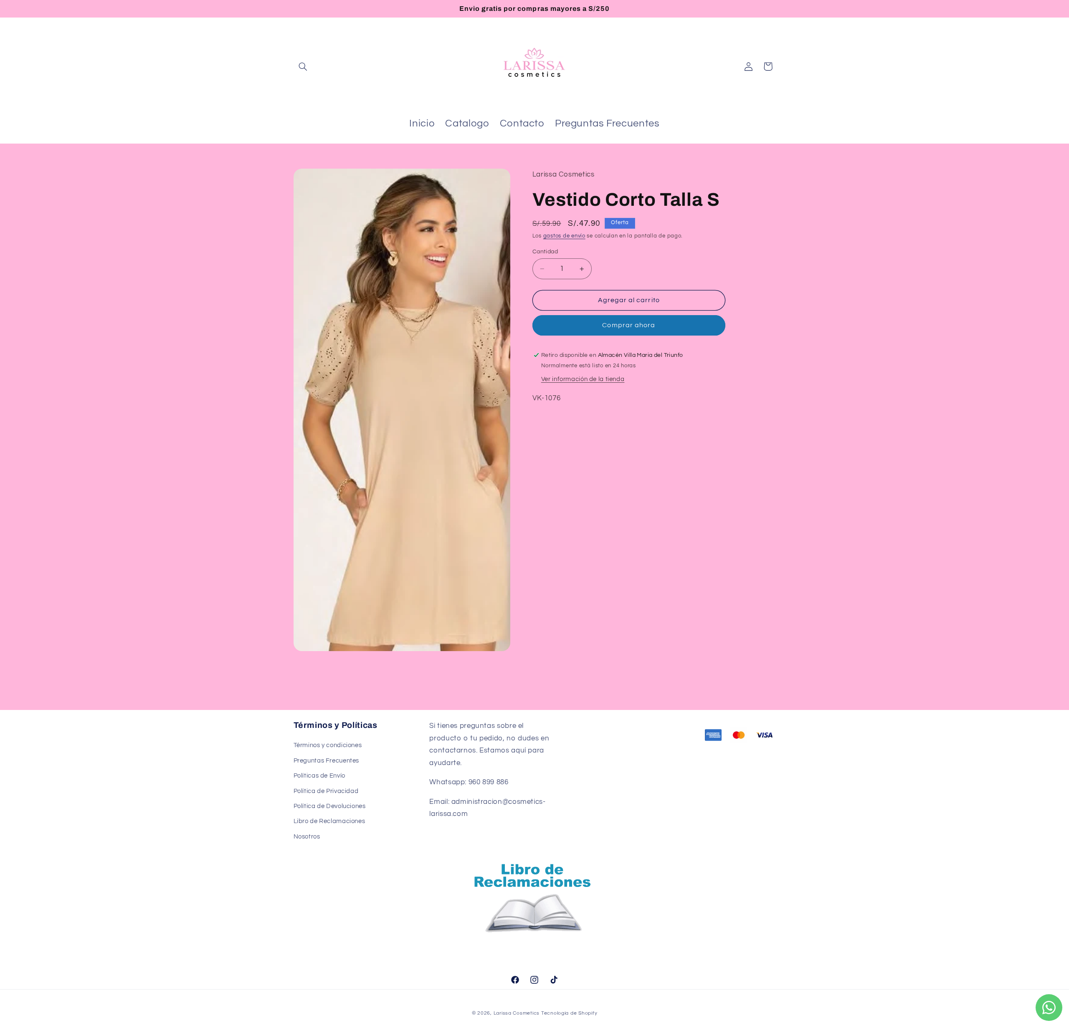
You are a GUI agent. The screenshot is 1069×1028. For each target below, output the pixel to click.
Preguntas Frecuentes (327, 761)
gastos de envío (564, 236)
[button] (303, 66)
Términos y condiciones (328, 745)
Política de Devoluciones (330, 806)
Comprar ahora (628, 325)
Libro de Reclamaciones (329, 821)
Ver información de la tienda (583, 379)
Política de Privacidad (326, 791)
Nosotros (307, 837)
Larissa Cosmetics (517, 1013)
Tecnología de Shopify (569, 1013)
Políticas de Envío (319, 776)
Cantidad (545, 252)
